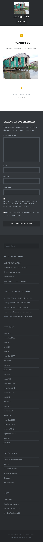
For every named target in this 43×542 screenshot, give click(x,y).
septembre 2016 (10, 434)
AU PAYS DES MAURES (12, 263)
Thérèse (16, 48)
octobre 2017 (9, 393)
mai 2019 (7, 365)
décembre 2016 (9, 420)
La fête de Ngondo (25, 298)
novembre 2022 (9, 338)
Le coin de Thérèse (11, 469)
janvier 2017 (8, 415)
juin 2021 (7, 347)
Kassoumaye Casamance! (13, 272)
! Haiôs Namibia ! (9, 277)
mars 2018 (7, 379)
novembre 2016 (9, 424)
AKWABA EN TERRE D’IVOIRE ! (15, 281)
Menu (22, 22)
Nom (6, 165)
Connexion (8, 499)
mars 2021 (7, 352)
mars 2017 (7, 406)
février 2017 (8, 411)
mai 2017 (7, 397)
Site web (7, 187)
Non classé (7, 478)
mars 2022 (7, 342)
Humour (7, 464)
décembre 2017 (9, 383)
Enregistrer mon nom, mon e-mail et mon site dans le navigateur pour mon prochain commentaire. (20, 204)
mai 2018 (7, 374)
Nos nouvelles (9, 482)
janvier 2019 (8, 370)
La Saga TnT (21, 16)
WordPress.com (27, 537)
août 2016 (7, 438)
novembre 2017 (9, 388)
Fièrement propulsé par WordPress (21, 535)
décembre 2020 (9, 356)
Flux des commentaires (12, 508)
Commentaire (10, 135)
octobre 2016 (9, 429)
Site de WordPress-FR (12, 513)
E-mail (6, 176)
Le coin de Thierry (10, 473)
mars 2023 (7, 333)
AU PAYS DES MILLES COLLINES (15, 268)
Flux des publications (11, 504)
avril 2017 (7, 402)
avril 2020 (7, 361)
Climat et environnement (13, 460)
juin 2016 (7, 443)
